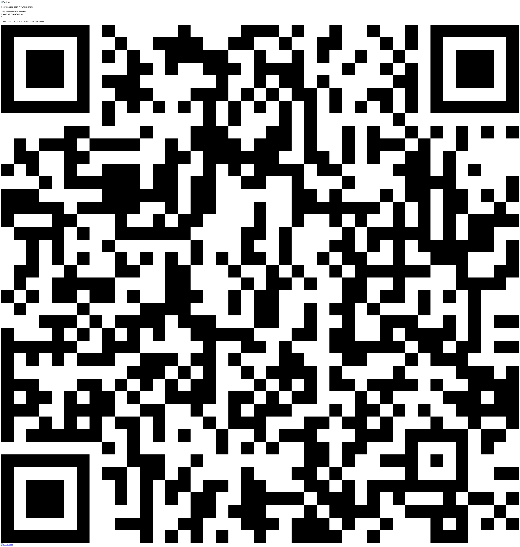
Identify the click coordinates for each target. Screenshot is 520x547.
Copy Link (5, 14)
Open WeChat (17, 14)
